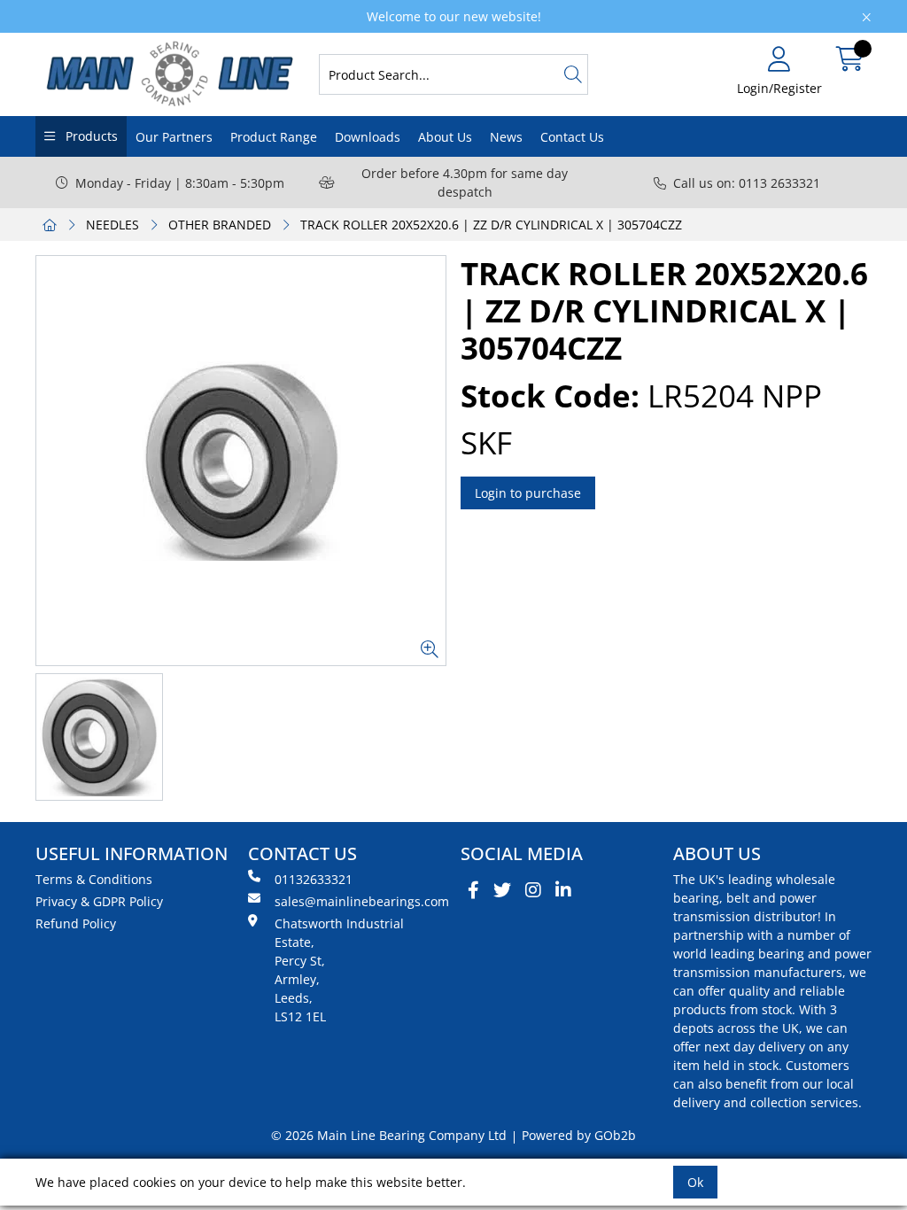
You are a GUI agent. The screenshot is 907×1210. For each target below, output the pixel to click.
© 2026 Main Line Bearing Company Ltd (389, 1135)
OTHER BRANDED (219, 224)
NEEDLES (112, 224)
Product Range (273, 136)
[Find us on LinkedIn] (563, 890)
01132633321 (314, 879)
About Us (445, 136)
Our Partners (174, 136)
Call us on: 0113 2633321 (746, 183)
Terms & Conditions (93, 879)
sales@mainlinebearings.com (360, 901)
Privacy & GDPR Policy (99, 901)
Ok (695, 1182)
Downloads (367, 136)
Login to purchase (528, 493)
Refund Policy (75, 923)
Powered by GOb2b (579, 1135)
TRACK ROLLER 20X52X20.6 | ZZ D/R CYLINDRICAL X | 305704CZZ (491, 224)
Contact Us (572, 136)
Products (90, 136)
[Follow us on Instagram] (533, 890)
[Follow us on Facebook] (473, 890)
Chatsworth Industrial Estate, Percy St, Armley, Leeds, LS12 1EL (339, 970)
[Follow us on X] (502, 890)
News (506, 136)
